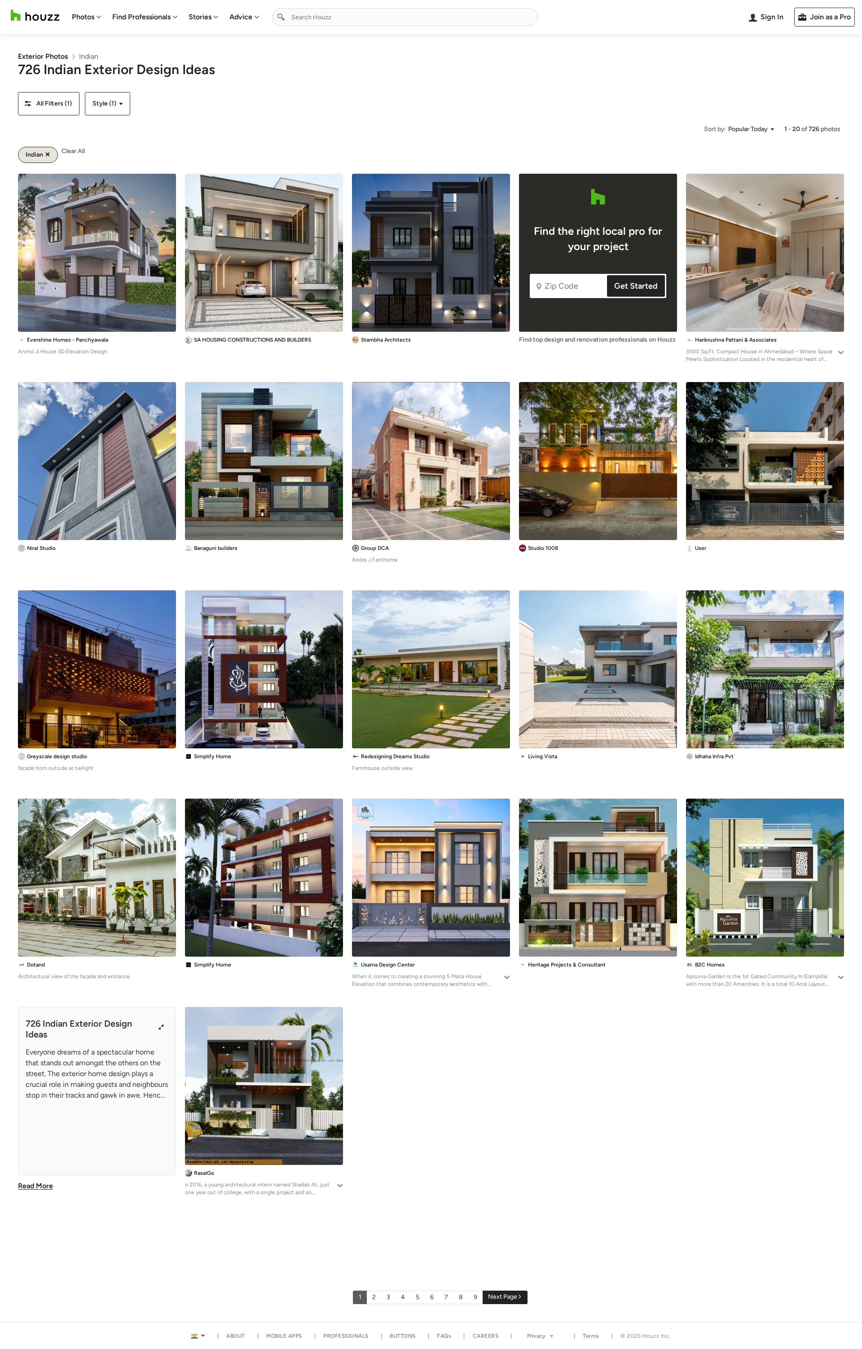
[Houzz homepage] (35, 15)
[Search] (281, 17)
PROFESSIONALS (346, 1336)
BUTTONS (403, 1336)
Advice (240, 17)
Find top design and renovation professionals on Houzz (597, 339)
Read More (35, 1186)
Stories (200, 17)
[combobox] (405, 17)
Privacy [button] (536, 1336)
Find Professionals (141, 17)
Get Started (636, 286)
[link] (43, 56)
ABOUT (235, 1336)
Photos (83, 17)
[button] (48, 103)
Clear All (73, 151)
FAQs (444, 1336)
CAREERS (486, 1336)
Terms (591, 1336)
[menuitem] (86, 17)
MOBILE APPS (284, 1336)
